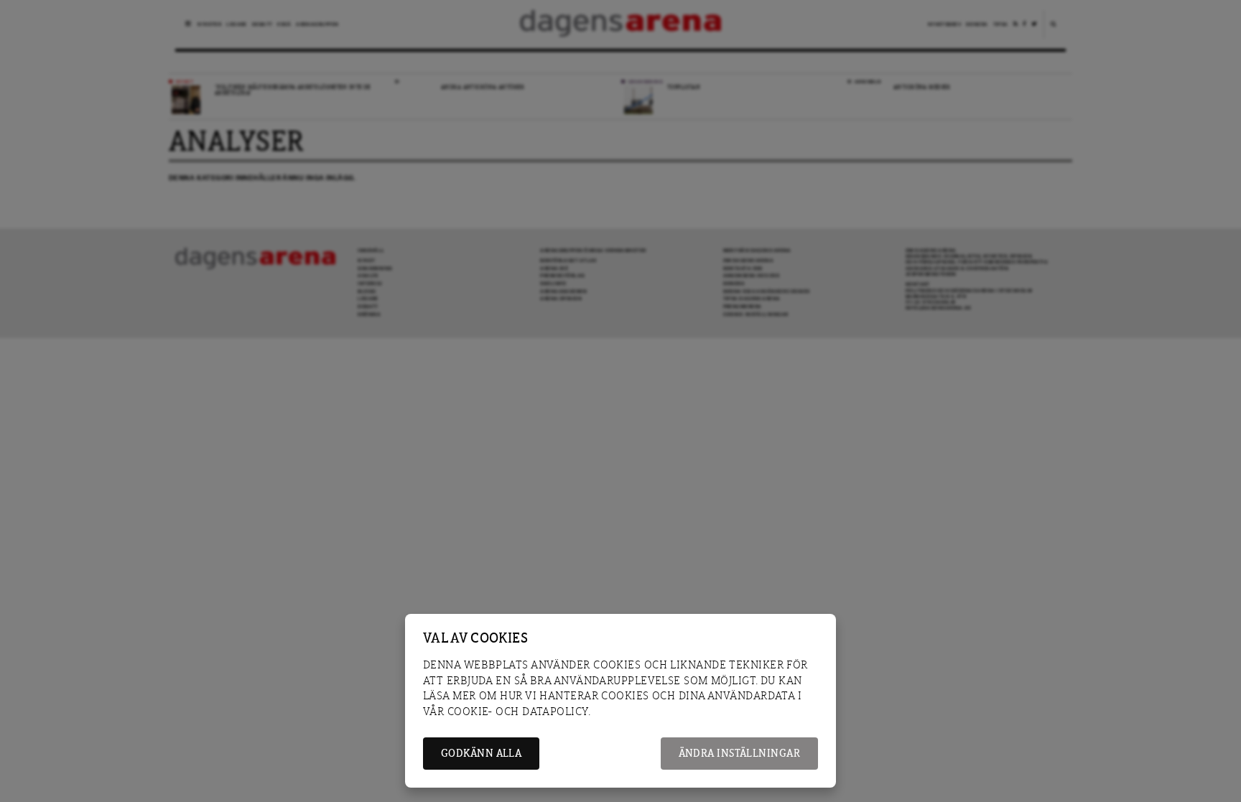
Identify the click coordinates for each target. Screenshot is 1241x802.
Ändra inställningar (739, 753)
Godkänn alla (481, 753)
